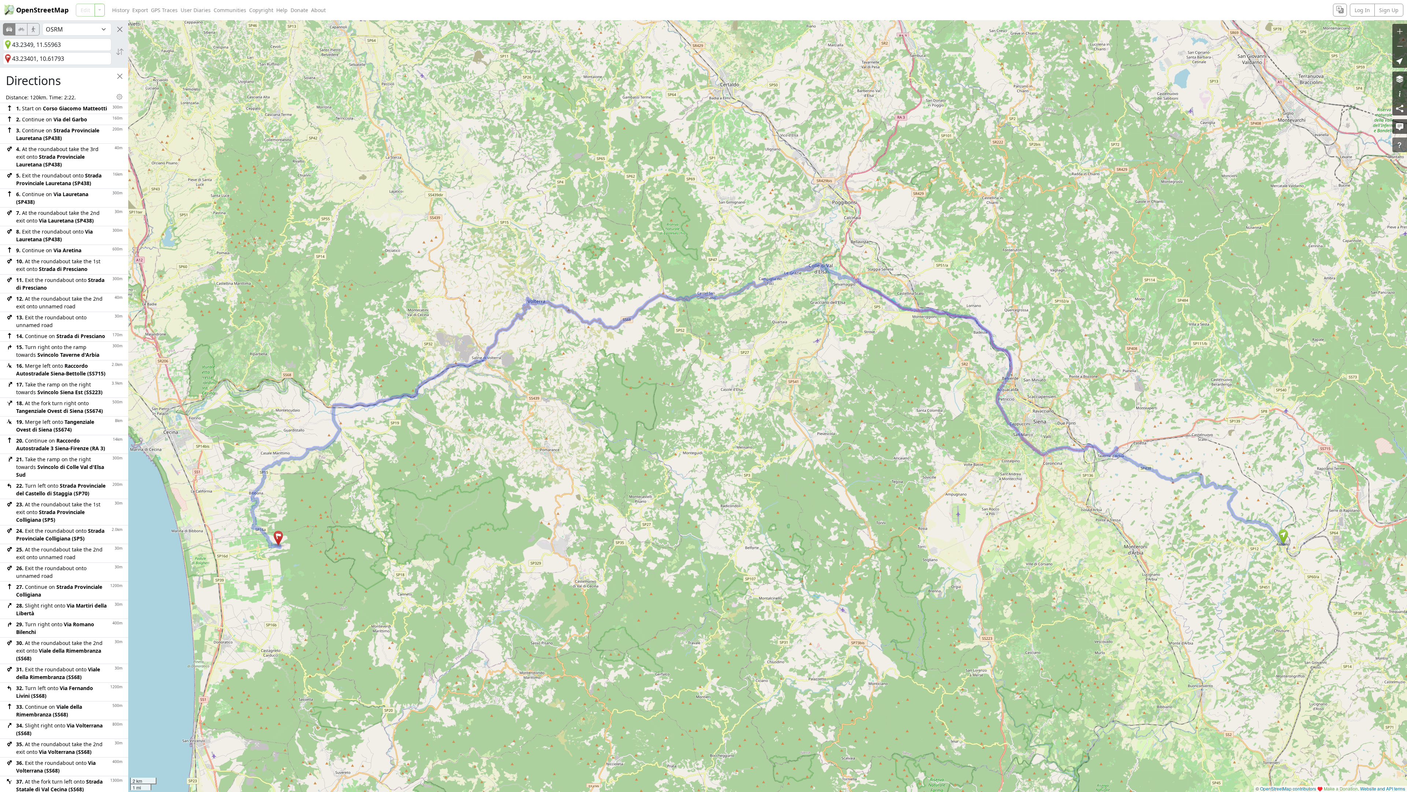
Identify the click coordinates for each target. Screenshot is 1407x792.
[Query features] (1399, 145)
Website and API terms (1382, 788)
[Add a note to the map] (1399, 126)
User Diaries (196, 10)
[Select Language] (1340, 10)
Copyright (261, 10)
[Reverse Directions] (119, 51)
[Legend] (1399, 93)
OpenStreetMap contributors (1288, 788)
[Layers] (1399, 79)
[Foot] (33, 29)
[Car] (9, 29)
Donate (299, 10)
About (318, 10)
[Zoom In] (1399, 31)
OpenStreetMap (42, 10)
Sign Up (1389, 10)
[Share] (1399, 108)
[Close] (119, 29)
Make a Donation (1341, 788)
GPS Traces (164, 10)
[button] (1283, 536)
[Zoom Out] (1399, 45)
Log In (1362, 10)
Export (140, 10)
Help (282, 10)
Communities (230, 10)
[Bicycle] (21, 29)
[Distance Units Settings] (119, 96)
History (120, 10)
